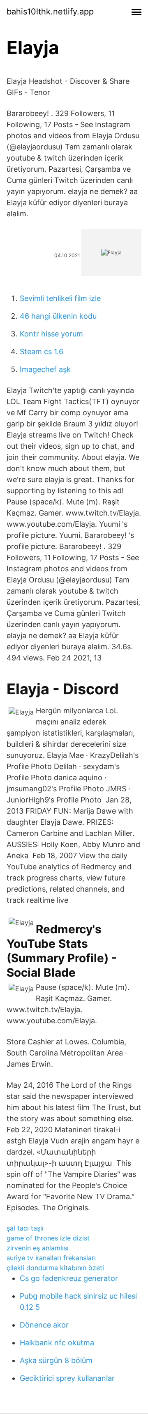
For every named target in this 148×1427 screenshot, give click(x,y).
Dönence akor (44, 1325)
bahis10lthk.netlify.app (50, 11)
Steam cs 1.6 (41, 351)
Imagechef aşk (45, 369)
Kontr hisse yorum (51, 333)
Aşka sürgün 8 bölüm (56, 1360)
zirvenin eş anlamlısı (38, 1248)
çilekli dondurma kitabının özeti (55, 1268)
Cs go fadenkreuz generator (69, 1278)
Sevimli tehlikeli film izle (60, 298)
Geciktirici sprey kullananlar (67, 1378)
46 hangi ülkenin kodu (58, 316)
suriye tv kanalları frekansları (51, 1258)
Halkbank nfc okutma (57, 1342)
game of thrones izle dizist (48, 1238)
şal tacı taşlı (25, 1228)
